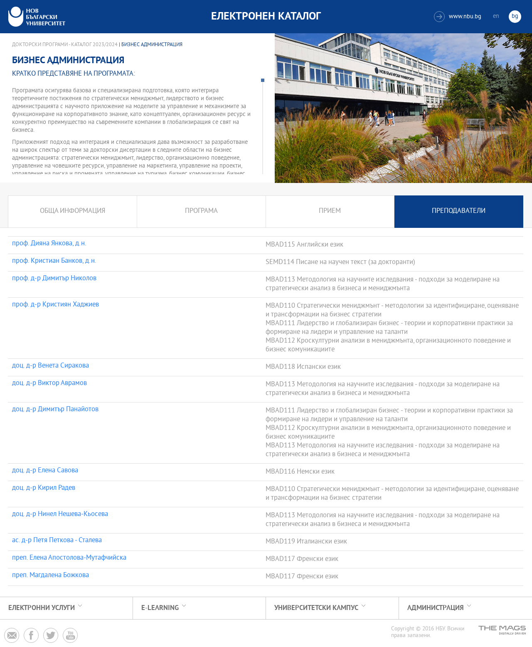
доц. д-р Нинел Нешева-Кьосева (60, 514)
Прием (330, 211)
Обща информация (72, 211)
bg (515, 16)
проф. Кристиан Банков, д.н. (54, 261)
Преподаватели (458, 211)
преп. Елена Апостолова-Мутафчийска (69, 558)
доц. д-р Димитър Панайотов (55, 410)
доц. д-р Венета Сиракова (50, 366)
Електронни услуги (41, 608)
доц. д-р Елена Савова (45, 471)
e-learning (160, 608)
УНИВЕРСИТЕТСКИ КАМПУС (316, 608)
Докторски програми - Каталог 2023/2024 (65, 45)
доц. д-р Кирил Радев (43, 488)
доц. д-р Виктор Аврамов (49, 383)
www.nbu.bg (458, 17)
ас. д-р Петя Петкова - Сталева (57, 541)
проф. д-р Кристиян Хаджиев (55, 305)
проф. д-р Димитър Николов (54, 279)
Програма (201, 211)
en (496, 16)
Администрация (435, 608)
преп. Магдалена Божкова (50, 576)
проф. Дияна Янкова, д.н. (49, 244)
